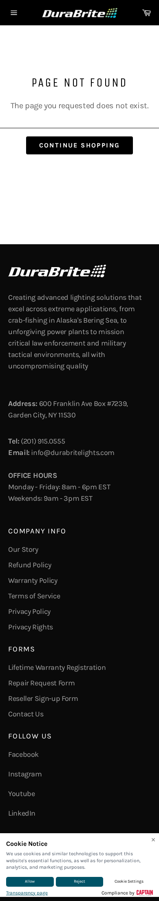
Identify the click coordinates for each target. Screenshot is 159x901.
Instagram (25, 773)
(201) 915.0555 (43, 441)
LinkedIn (21, 813)
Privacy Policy (29, 611)
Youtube (21, 793)
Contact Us (25, 713)
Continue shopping (79, 145)
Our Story (23, 549)
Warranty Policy (32, 580)
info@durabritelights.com (72, 452)
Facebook (23, 754)
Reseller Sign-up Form (43, 698)
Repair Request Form (41, 682)
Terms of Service (34, 595)
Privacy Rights (30, 626)
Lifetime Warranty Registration (57, 667)
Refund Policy (29, 564)
